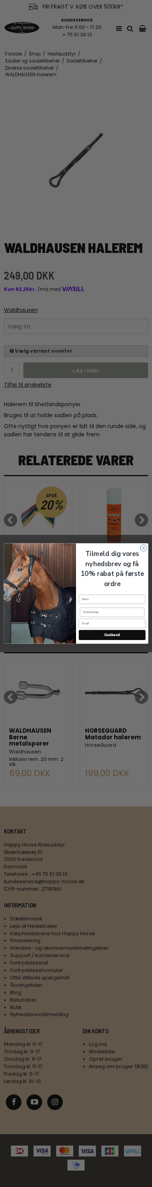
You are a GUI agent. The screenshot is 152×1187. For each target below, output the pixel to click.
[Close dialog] (143, 548)
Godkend (112, 634)
